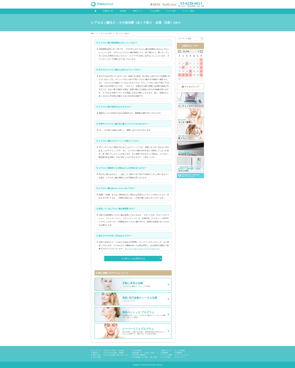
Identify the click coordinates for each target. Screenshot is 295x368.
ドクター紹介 (171, 11)
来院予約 (156, 4)
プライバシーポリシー (183, 355)
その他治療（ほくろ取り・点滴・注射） (145, 357)
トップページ (97, 350)
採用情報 (179, 353)
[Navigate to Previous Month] (179, 51)
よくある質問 (154, 11)
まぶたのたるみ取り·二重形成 (114, 353)
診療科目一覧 (108, 11)
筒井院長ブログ (190, 148)
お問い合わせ (170, 4)
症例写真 (123, 11)
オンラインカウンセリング (190, 99)
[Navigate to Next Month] (201, 51)
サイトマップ (180, 357)
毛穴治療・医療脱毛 (139, 355)
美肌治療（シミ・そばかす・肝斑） (144, 353)
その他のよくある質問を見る (133, 259)
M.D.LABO (190, 164)
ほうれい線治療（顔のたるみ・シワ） (117, 355)
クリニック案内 (188, 11)
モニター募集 (190, 115)
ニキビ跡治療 (137, 350)
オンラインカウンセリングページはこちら (142, 249)
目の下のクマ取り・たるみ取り (115, 350)
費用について (138, 11)
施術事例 (165, 353)
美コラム (190, 132)
